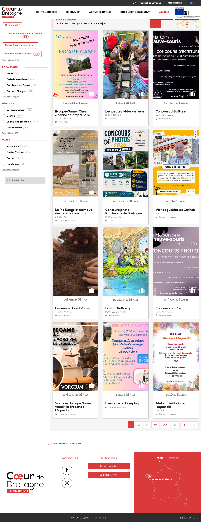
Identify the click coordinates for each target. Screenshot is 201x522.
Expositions (16, 146)
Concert (14, 158)
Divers (11, 25)
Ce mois (14, 115)
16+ (165, 424)
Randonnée (15, 164)
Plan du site (100, 517)
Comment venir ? (108, 474)
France (159, 457)
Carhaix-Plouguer (19, 91)
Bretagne (174, 457)
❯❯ (194, 424)
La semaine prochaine (21, 121)
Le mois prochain (19, 110)
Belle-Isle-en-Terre (19, 79)
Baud (12, 73)
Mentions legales (80, 517)
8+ (155, 424)
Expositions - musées (19, 45)
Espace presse (187, 517)
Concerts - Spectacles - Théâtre (25, 35)
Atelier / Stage (17, 152)
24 (175, 424)
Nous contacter (108, 466)
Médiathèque (175, 2)
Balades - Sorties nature (21, 53)
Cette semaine (17, 127)
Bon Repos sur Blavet (21, 85)
